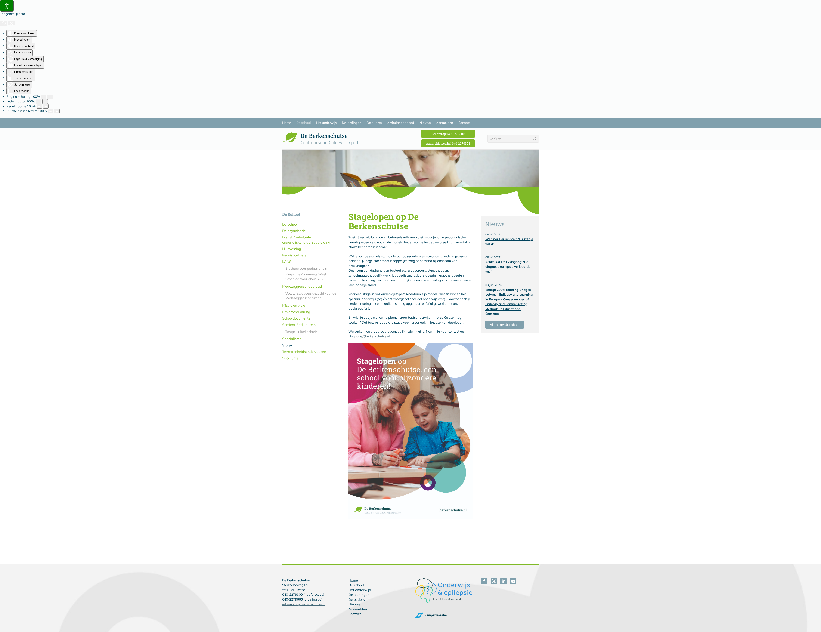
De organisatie (294, 231)
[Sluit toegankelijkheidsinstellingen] (11, 23)
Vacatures (290, 358)
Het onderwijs (359, 590)
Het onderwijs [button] (326, 123)
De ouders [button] (374, 123)
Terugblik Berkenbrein (301, 332)
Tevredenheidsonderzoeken (304, 351)
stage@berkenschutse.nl (372, 336)
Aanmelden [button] (444, 123)
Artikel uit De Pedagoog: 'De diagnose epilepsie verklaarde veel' (507, 267)
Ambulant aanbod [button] (400, 123)
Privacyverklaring (296, 312)
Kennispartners (294, 255)
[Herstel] (3, 23)
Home (286, 123)
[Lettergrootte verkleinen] (38, 101)
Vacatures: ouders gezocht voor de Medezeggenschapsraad (310, 295)
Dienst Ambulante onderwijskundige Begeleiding (306, 239)
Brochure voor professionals (306, 268)
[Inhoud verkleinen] (43, 97)
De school (290, 224)
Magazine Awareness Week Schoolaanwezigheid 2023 (306, 276)
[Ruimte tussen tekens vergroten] (57, 111)
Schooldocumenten (297, 318)
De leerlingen (358, 594)
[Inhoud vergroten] (50, 97)
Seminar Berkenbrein (299, 325)
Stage (287, 345)
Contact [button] (464, 123)
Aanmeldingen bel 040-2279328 (448, 143)
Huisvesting (291, 249)
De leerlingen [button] (351, 123)
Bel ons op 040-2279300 (448, 134)
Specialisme (291, 339)
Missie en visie (293, 305)
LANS (286, 261)
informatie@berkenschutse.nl (303, 604)
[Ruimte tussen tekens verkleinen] (50, 111)
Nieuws (354, 604)
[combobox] (513, 139)
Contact (354, 614)
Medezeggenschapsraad (302, 286)
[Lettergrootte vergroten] (45, 101)
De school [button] (303, 123)
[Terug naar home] (325, 138)
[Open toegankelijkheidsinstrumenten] (7, 6)
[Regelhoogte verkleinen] (39, 106)
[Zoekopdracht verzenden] (534, 139)
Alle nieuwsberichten (504, 325)
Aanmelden (357, 609)
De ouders (356, 599)
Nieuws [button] (425, 123)
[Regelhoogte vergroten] (46, 106)
